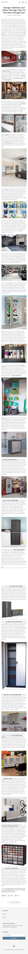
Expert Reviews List (11, 949)
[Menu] (25, 2)
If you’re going (4, 134)
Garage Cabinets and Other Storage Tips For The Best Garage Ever (13, 889)
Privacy (4, 917)
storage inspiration (5, 70)
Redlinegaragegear (7, 79)
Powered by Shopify (20, 949)
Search (4, 914)
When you (3, 417)
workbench (23, 103)
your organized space (18, 78)
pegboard (8, 142)
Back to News (15, 902)
